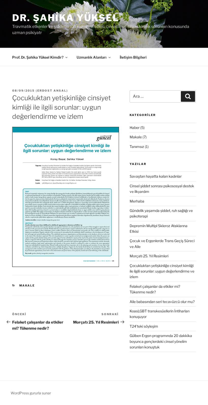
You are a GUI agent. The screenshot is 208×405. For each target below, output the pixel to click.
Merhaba (137, 201)
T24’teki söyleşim (144, 326)
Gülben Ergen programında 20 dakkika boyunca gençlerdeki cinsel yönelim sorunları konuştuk (161, 341)
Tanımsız (137, 146)
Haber (135, 127)
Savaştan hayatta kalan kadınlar (156, 176)
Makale (27, 285)
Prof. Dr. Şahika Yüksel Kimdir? (37, 57)
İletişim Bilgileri (133, 57)
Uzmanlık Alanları (92, 57)
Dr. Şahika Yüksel (65, 17)
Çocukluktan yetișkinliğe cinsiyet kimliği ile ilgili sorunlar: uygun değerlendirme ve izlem (162, 271)
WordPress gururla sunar (31, 393)
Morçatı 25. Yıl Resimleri (149, 256)
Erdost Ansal (51, 90)
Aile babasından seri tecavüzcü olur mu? (162, 301)
